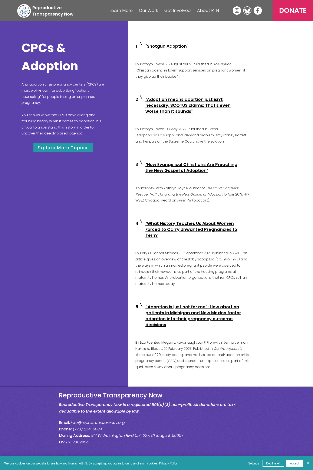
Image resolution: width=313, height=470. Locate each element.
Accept (294, 463)
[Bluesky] (247, 10)
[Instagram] (237, 10)
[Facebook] (258, 10)
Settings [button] (253, 463)
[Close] (307, 463)
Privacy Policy (168, 463)
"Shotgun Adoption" (166, 46)
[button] (121, 10)
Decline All (273, 463)
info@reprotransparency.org (98, 422)
